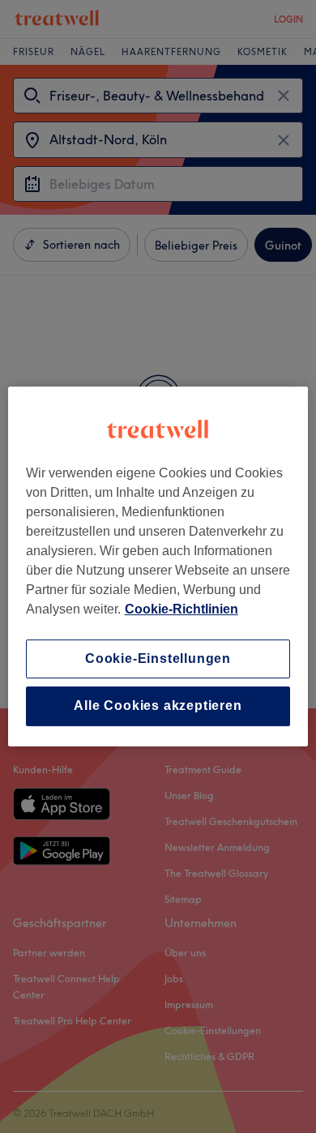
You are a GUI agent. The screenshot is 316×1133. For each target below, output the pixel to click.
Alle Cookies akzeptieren (157, 706)
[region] (158, 566)
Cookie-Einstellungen (158, 658)
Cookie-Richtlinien (181, 609)
